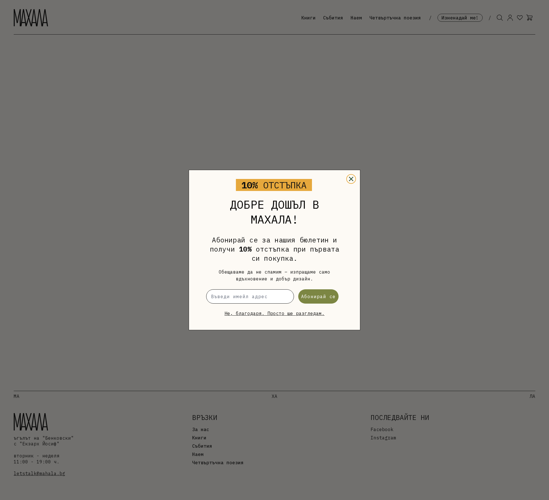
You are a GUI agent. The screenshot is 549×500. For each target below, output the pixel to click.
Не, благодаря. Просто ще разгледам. (274, 313)
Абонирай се (318, 296)
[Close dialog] (351, 179)
